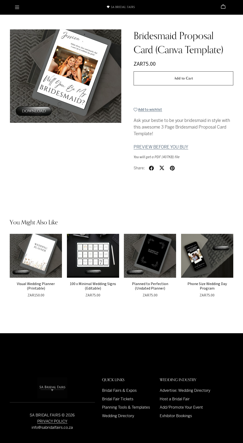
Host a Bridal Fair (175, 399)
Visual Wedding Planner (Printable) (36, 286)
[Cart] (225, 6)
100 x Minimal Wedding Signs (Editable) (93, 286)
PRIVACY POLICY (52, 421)
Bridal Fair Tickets (117, 399)
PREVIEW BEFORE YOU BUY (161, 147)
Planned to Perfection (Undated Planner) (150, 286)
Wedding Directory (118, 415)
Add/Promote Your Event (181, 407)
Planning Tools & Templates (126, 407)
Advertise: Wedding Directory (185, 390)
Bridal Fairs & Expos (119, 390)
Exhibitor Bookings (176, 415)
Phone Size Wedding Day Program (207, 286)
